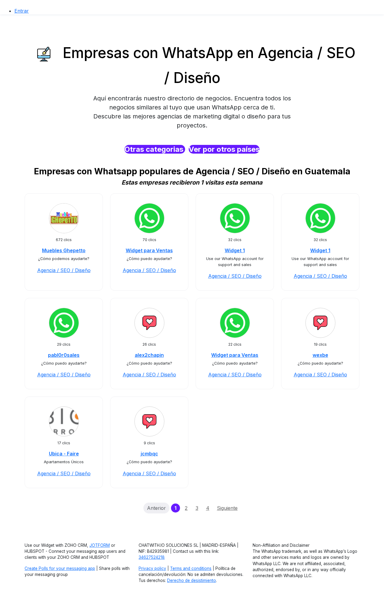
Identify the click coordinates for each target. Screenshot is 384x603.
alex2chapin (149, 355)
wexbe (320, 355)
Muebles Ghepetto (64, 250)
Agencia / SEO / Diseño (64, 270)
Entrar (21, 11)
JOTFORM (99, 545)
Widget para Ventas (149, 250)
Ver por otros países (224, 149)
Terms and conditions (191, 568)
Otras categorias (154, 149)
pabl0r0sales (64, 355)
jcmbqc (149, 454)
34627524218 (152, 557)
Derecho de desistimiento (191, 580)
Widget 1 (235, 250)
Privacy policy (152, 568)
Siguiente (227, 508)
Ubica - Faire (64, 454)
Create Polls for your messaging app (60, 568)
